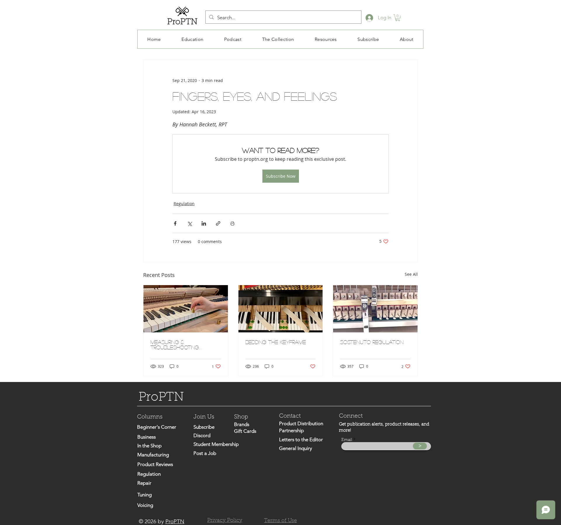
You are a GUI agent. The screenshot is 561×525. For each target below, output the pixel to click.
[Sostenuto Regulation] (375, 308)
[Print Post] (232, 223)
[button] (398, 17)
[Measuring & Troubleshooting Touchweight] (185, 308)
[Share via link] (218, 223)
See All (411, 274)
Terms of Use (280, 521)
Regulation (184, 203)
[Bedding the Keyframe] (280, 308)
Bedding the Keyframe (275, 342)
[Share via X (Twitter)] (189, 223)
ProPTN (174, 521)
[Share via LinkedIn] (204, 223)
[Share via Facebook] (175, 223)
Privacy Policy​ (224, 520)
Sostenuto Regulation (372, 342)
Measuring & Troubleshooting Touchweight (174, 344)
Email (346, 440)
